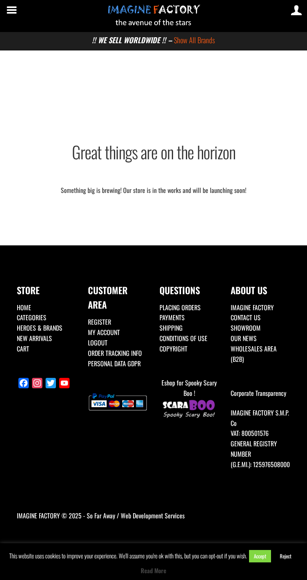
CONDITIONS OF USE (183, 338)
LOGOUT (98, 342)
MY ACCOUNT (104, 332)
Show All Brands (194, 39)
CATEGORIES (31, 317)
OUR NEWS (244, 338)
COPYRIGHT (173, 348)
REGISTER (99, 322)
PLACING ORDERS (180, 307)
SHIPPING (171, 328)
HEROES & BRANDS (39, 328)
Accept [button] (260, 556)
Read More (153, 570)
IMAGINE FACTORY (252, 307)
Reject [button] (285, 556)
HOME (24, 307)
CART (23, 348)
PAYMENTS (172, 317)
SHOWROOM (246, 328)
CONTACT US (246, 317)
